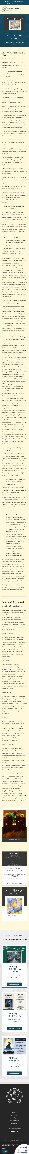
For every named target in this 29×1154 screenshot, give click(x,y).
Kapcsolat (14, 1126)
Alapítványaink (14, 1118)
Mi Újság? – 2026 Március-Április (14, 953)
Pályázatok (14, 1123)
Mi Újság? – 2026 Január (14, 1045)
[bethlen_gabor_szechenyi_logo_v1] (21, 1143)
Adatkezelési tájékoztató (14, 1128)
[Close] (27, 1144)
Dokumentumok (14, 1120)
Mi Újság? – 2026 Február (14, 1000)
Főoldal (14, 1112)
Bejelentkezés (14, 1131)
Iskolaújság (14, 956)
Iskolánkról (14, 1115)
